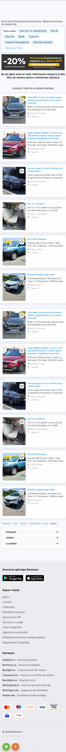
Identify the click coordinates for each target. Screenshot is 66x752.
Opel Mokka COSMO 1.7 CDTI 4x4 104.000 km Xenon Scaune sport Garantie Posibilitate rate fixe (44, 136)
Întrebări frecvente (13, 612)
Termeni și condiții (12, 622)
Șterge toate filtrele (13, 48)
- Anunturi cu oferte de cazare (28, 675)
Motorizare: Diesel (41, 42)
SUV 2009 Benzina (36, 239)
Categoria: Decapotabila (15, 42)
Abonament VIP (11, 617)
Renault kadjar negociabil (41, 274)
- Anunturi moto (19, 680)
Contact (7, 601)
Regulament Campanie (15, 642)
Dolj (20, 36)
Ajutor (5, 597)
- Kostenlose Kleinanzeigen (24, 695)
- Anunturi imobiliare (21, 664)
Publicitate (8, 607)
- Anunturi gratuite (19, 659)
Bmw (53, 31)
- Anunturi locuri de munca (24, 670)
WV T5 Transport (36, 203)
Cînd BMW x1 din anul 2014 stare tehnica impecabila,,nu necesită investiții (44, 100)
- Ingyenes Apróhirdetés (25, 690)
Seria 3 (8, 36)
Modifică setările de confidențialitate (23, 637)
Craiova (32, 36)
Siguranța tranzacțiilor (15, 632)
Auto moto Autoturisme (32, 31)
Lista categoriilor (12, 627)
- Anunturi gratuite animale (26, 685)
